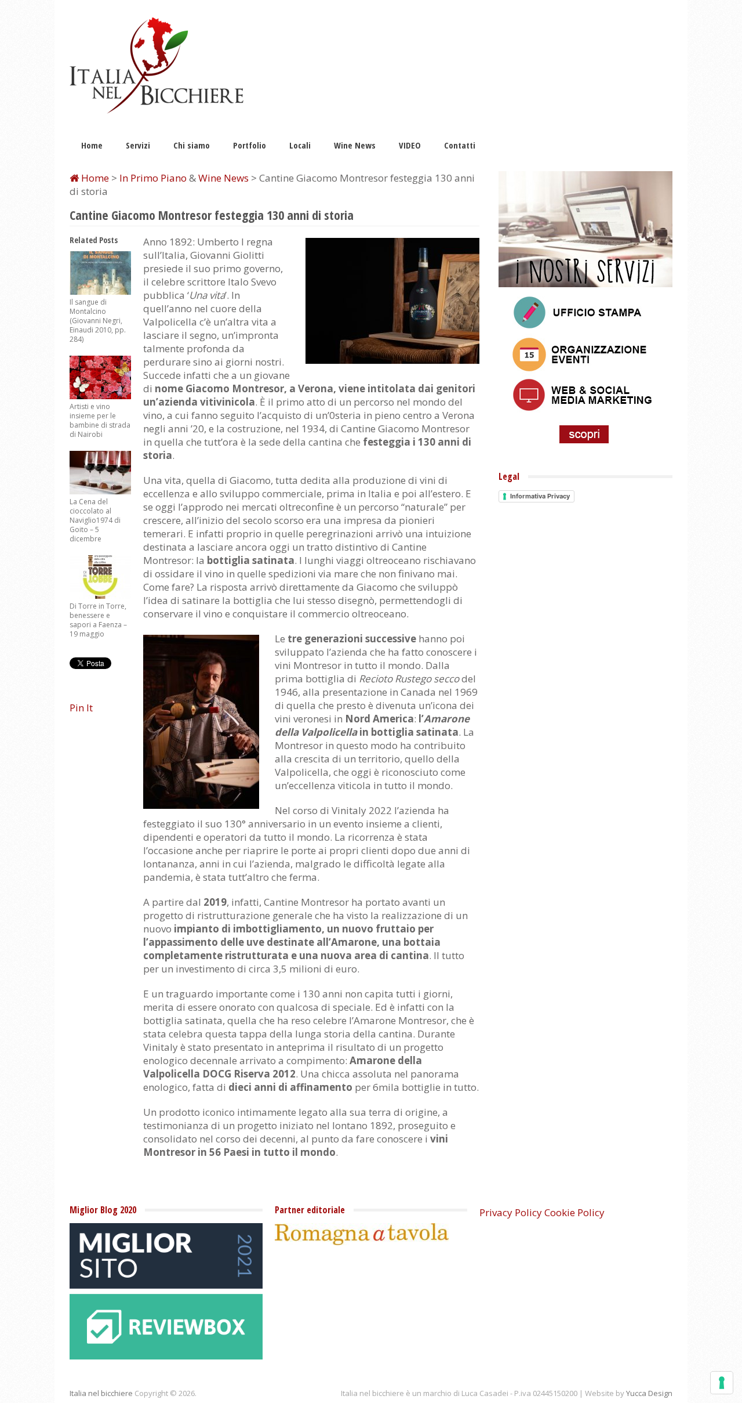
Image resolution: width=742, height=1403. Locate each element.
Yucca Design (649, 1393)
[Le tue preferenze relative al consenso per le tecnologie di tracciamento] (722, 1383)
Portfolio (249, 145)
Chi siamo (191, 145)
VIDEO (410, 145)
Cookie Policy (574, 1212)
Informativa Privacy (540, 496)
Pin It (81, 707)
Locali (300, 145)
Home (92, 145)
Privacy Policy (510, 1212)
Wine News (355, 145)
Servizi (138, 145)
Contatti (459, 145)
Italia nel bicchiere (101, 1393)
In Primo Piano (153, 178)
